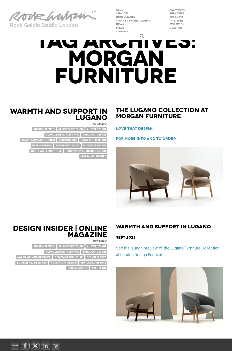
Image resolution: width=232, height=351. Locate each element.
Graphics (176, 28)
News (120, 24)
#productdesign (94, 134)
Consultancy (125, 17)
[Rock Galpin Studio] (52, 20)
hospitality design (64, 262)
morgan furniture (93, 156)
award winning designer (38, 140)
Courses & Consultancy (133, 20)
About (120, 10)
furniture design (67, 145)
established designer (31, 262)
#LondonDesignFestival (62, 134)
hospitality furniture (46, 151)
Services (122, 13)
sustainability (77, 268)
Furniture (176, 13)
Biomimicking (68, 140)
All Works (177, 10)
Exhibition (177, 24)
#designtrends (44, 129)
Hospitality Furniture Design (85, 151)
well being (99, 268)
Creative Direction (93, 140)
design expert (41, 145)
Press (120, 28)
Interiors (176, 20)
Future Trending (94, 145)
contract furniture (68, 257)
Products (176, 17)
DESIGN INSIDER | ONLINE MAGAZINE (60, 232)
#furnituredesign (70, 129)
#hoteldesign (96, 129)
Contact (122, 31)
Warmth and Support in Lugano (58, 114)
